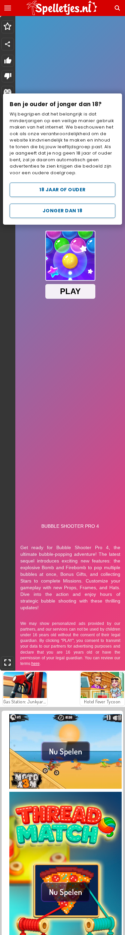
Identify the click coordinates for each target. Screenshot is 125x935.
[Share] (7, 44)
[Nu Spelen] (65, 787)
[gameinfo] (7, 92)
